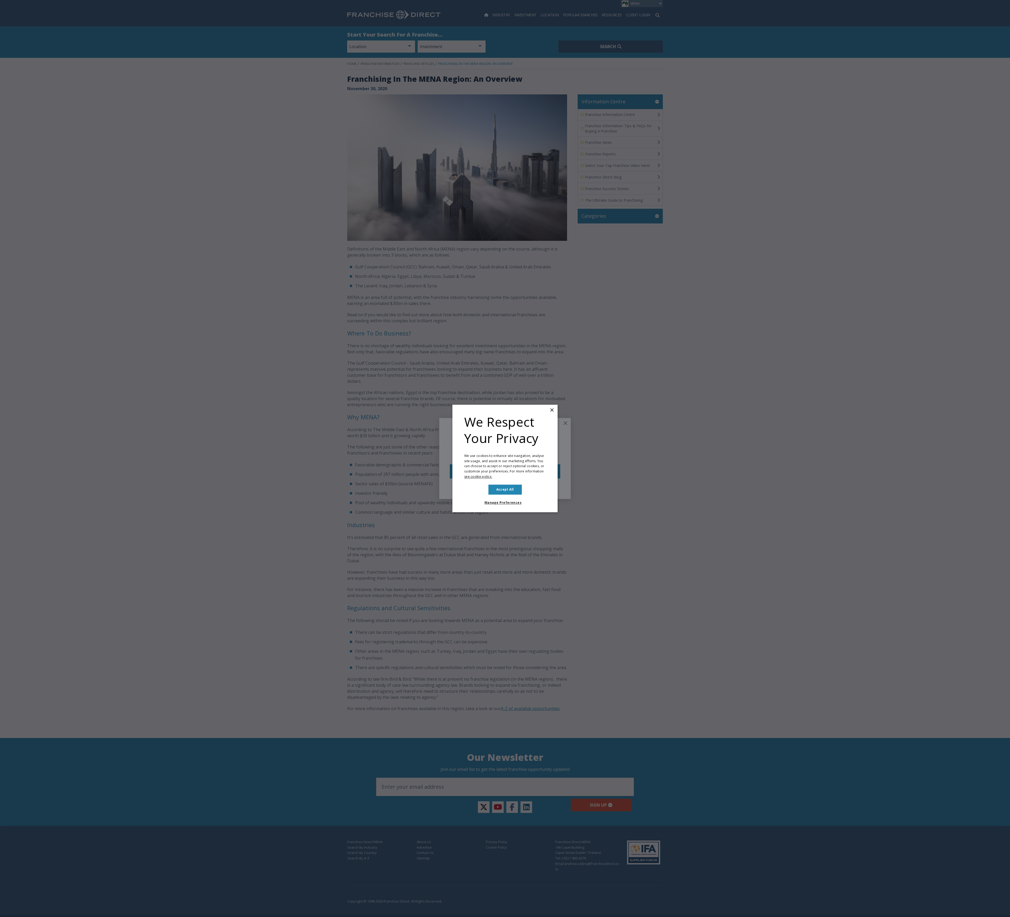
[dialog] (505, 458)
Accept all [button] (505, 489)
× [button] (552, 410)
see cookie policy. (478, 476)
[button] (505, 503)
